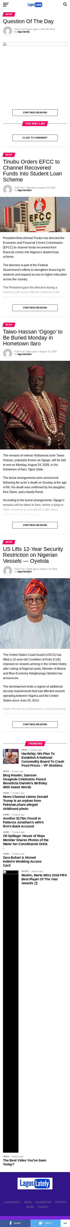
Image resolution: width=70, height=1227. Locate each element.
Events (43, 1207)
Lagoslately (12, 1202)
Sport (30, 1207)
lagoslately (23, 31)
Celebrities (43, 1202)
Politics (60, 1202)
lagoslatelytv (25, 190)
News (28, 1202)
